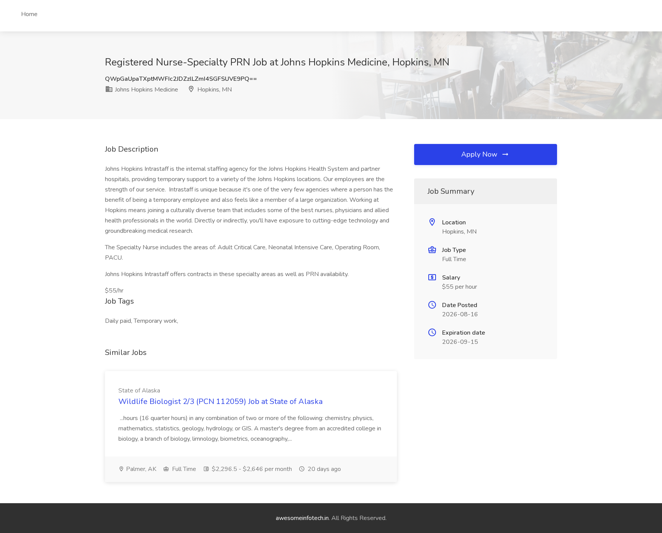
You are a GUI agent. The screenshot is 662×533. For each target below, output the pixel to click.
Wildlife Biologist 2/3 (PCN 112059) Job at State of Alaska (220, 401)
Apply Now (480, 154)
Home (29, 14)
